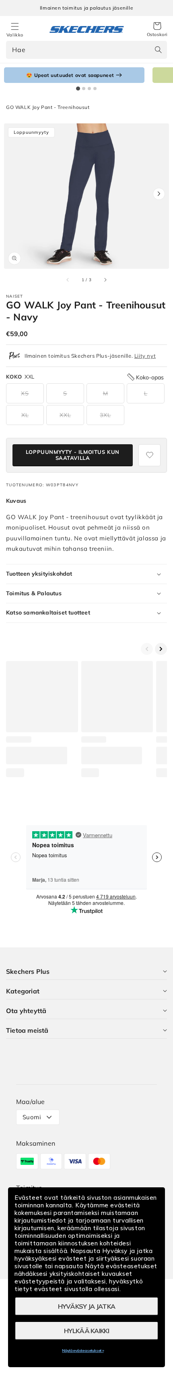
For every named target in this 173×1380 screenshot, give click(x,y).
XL (25, 415)
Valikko (14, 35)
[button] (157, 29)
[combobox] (86, 50)
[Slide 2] (83, 88)
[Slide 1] (78, 89)
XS (25, 393)
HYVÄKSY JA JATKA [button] (86, 1306)
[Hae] (158, 49)
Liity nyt (145, 356)
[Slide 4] (95, 88)
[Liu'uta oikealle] (105, 279)
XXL (65, 415)
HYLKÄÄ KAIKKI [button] (86, 1331)
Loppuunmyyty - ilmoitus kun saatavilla (72, 455)
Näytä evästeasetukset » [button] (82, 1350)
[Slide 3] (89, 88)
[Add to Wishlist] (149, 455)
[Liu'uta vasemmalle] (68, 279)
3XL (105, 415)
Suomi (32, 1117)
